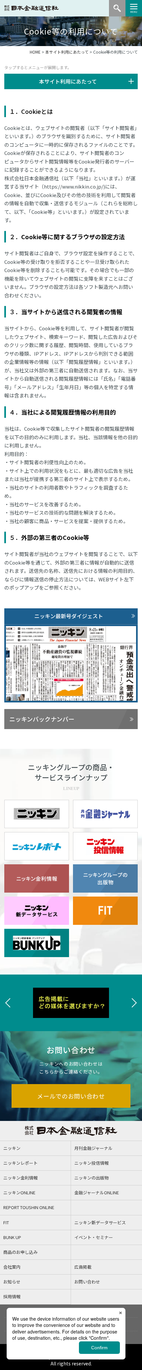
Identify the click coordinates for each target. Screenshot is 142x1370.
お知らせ (11, 1282)
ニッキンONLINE (19, 1192)
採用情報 (11, 1296)
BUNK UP (12, 1237)
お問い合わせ (87, 1282)
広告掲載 (82, 1267)
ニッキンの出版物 (91, 1178)
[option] (71, 1003)
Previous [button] (8, 1002)
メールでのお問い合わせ (71, 1096)
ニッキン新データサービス (100, 1222)
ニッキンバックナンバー (41, 719)
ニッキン (11, 1148)
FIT (6, 1222)
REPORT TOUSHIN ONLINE (28, 1207)
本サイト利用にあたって (67, 52)
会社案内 (11, 1267)
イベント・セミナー (93, 1237)
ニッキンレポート (20, 1163)
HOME (35, 52)
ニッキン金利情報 (20, 1178)
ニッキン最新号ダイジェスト (68, 616)
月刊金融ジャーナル (93, 1148)
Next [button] (133, 1002)
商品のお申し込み (20, 1252)
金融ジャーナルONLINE (96, 1192)
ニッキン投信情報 (91, 1163)
